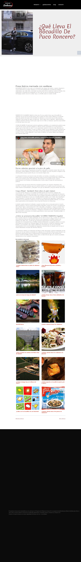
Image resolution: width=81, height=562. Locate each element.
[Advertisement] (40, 75)
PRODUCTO (36, 4)
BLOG (54, 4)
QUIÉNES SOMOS (47, 4)
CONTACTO (61, 4)
